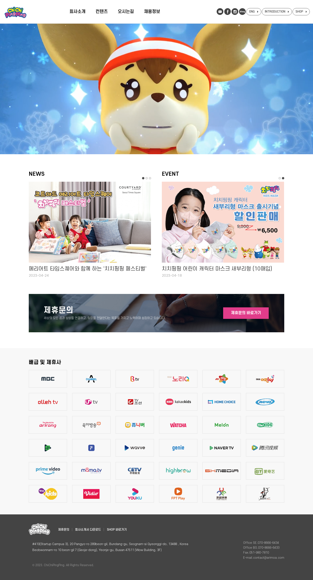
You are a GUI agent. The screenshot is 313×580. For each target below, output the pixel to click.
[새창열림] (220, 11)
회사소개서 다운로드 (88, 529)
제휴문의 (63, 529)
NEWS (37, 174)
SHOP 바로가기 (117, 529)
